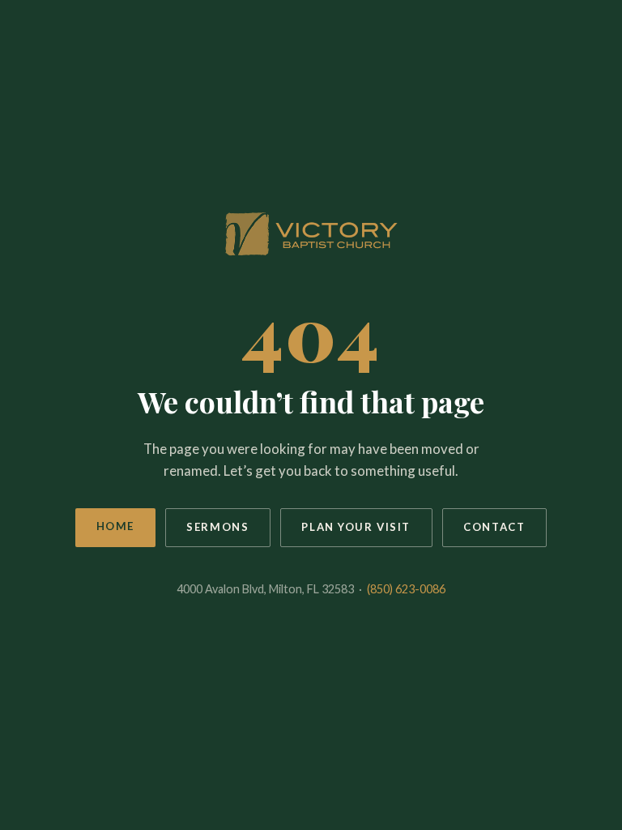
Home (115, 526)
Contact (494, 526)
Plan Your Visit (356, 526)
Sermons (217, 526)
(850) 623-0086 (406, 589)
